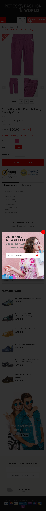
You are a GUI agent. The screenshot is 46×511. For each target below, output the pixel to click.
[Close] (43, 232)
